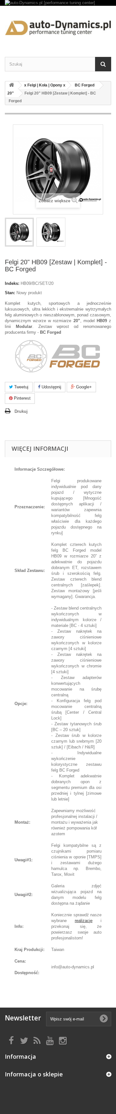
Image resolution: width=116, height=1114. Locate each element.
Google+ (83, 387)
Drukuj (21, 411)
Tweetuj (20, 387)
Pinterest (22, 398)
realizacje (83, 920)
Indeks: (12, 283)
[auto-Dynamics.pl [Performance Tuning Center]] (58, 26)
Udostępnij (50, 387)
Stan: (10, 292)
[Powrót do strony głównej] (11, 85)
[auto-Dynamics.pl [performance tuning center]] (58, 3)
